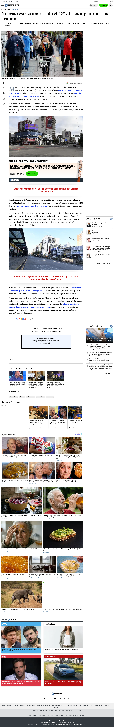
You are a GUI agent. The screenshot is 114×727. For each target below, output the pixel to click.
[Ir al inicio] (12, 5)
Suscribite (103, 5)
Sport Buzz (72, 713)
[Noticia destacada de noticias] (21, 624)
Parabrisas (57, 710)
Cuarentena (40, 397)
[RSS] (64, 699)
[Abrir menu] (2, 5)
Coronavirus (13, 397)
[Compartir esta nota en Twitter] (3, 88)
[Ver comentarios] (111, 10)
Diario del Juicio (57, 707)
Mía (67, 710)
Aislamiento (31, 397)
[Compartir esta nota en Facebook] (3, 82)
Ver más (107, 373)
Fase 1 (22, 397)
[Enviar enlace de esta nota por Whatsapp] (3, 93)
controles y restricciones (69, 90)
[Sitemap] (69, 699)
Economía (22, 705)
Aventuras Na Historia (53, 713)
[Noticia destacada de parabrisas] (63, 657)
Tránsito (82, 715)
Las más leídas (94, 326)
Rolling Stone (64, 713)
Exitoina (101, 705)
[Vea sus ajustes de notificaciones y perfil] (110, 5)
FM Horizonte (77, 710)
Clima (42, 705)
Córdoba (57, 705)
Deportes (47, 705)
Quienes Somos (41, 715)
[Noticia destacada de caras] (21, 657)
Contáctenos (49, 715)
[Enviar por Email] (3, 98)
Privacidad (57, 715)
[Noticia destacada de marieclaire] (63, 624)
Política (17, 705)
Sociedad (28, 705)
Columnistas (93, 219)
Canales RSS (32, 715)
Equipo (63, 715)
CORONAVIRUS (5, 9)
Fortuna (51, 710)
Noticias (91, 705)
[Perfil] (12, 620)
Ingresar (95, 5)
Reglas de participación (72, 715)
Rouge (62, 710)
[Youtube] (55, 699)
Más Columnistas (104, 263)
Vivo (111, 705)
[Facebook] (45, 699)
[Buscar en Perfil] (111, 1)
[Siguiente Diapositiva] (82, 419)
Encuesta (49, 397)
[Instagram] (60, 699)
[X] (50, 699)
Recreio (78, 713)
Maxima (83, 713)
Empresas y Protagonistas (80, 705)
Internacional (36, 705)
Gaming (107, 705)
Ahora (3, 705)
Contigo (43, 713)
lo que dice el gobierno (32, 206)
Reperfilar (63, 705)
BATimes (71, 710)
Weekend (45, 710)
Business (70, 705)
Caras (96, 705)
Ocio (52, 705)
